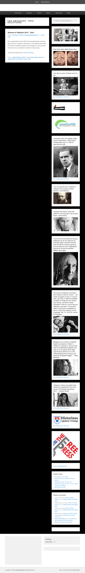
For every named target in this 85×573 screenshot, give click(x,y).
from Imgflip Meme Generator (61, 97)
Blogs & (48, 13)
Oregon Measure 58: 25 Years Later (63, 482)
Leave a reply (27, 59)
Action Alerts (18, 13)
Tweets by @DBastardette (60, 466)
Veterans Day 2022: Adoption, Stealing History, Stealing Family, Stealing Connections (66, 515)
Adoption (23, 57)
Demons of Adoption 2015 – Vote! (21, 32)
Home (37, 2)
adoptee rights (34, 57)
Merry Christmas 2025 (60, 487)
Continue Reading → (29, 52)
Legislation (29, 13)
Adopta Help (58, 13)
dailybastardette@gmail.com (31, 35)
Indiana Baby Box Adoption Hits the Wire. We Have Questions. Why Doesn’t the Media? (65, 520)
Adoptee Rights (17, 57)
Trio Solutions (19, 59)
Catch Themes (76, 570)
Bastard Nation (45, 2)
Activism (39, 13)
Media (68, 13)
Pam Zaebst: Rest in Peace (61, 476)
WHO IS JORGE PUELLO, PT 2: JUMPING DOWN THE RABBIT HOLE (66, 499)
